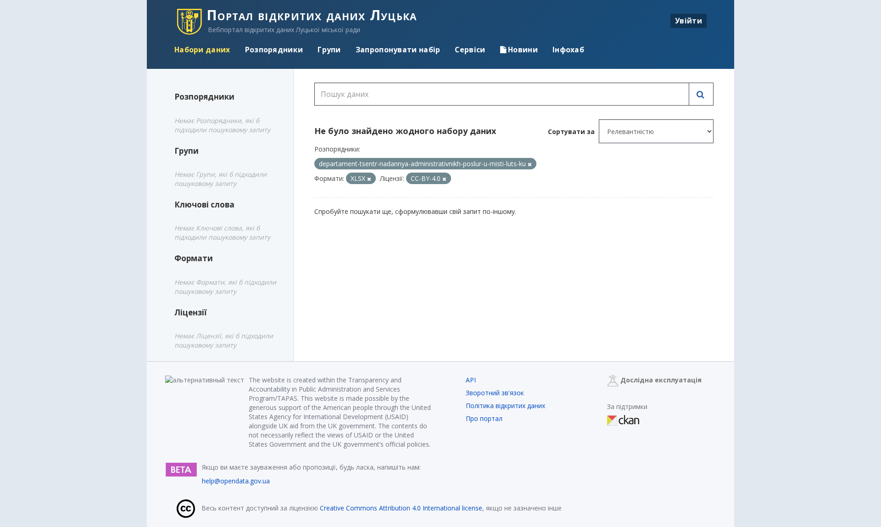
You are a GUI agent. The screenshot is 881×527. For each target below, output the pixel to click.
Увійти (688, 21)
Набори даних (202, 50)
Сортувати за (571, 131)
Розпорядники (274, 50)
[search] (701, 94)
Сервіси (470, 50)
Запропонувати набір (398, 50)
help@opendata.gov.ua (236, 481)
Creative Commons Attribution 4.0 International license (401, 508)
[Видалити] (530, 164)
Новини (522, 50)
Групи (329, 50)
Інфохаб (568, 50)
